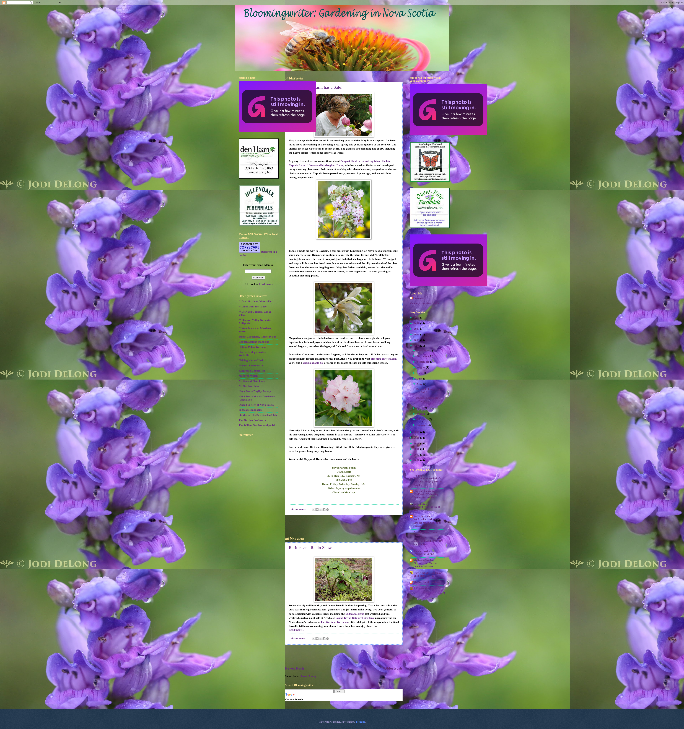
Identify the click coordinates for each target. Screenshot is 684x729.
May (420, 384)
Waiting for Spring (423, 554)
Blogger (360, 721)
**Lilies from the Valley (253, 306)
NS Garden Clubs (249, 386)
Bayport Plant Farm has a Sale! (316, 87)
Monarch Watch (248, 375)
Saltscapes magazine (251, 409)
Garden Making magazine (254, 341)
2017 (417, 317)
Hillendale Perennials (251, 365)
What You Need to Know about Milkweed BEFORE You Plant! (427, 541)
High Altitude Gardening (427, 572)
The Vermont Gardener (427, 582)
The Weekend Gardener (334, 621)
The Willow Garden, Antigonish (257, 425)
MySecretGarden (423, 560)
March (421, 413)
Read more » (296, 629)
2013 (417, 340)
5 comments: (299, 509)
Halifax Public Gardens (252, 347)
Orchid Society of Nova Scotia (256, 404)
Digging (418, 475)
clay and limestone (424, 491)
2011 (417, 432)
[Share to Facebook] (324, 509)
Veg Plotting (420, 504)
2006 (417, 460)
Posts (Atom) (308, 676)
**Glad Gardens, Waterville (255, 301)
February (423, 419)
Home (344, 668)
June (420, 378)
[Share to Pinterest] (327, 509)
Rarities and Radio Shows (311, 547)
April (420, 408)
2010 (417, 437)
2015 (417, 328)
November (423, 356)
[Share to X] (320, 509)
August (421, 367)
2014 (417, 334)
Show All (441, 593)
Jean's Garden (421, 551)
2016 (417, 323)
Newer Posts (294, 668)
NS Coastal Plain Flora (252, 381)
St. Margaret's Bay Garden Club (258, 415)
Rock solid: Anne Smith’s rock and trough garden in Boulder (427, 481)
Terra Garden (421, 516)
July (420, 373)
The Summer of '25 (423, 575)
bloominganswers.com (384, 358)
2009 (417, 443)
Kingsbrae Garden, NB (252, 370)
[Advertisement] (343, 526)
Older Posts (393, 668)
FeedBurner (266, 284)
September (423, 361)
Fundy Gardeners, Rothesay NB (257, 336)
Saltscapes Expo (355, 613)
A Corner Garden (423, 588)
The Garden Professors (252, 420)
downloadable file (313, 362)
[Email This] (314, 509)
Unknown (418, 298)
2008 (417, 449)
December (423, 350)
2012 (417, 345)
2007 (417, 454)
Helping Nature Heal (251, 360)
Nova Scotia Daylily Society (255, 391)
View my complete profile (424, 303)
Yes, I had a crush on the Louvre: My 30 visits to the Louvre (427, 522)
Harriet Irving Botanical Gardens (354, 617)
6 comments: (299, 638)
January (422, 425)
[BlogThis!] (317, 509)
